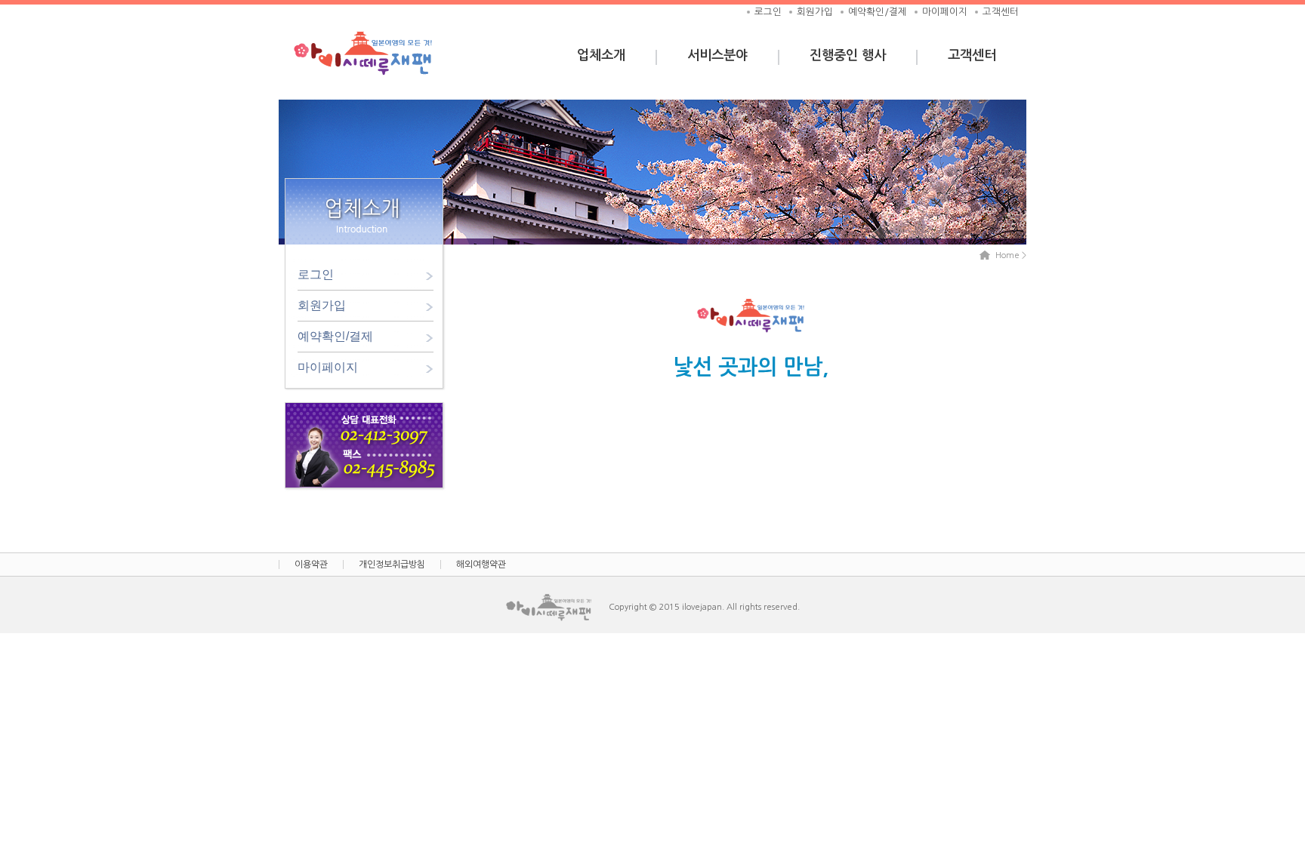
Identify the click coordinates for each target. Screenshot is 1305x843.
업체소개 (601, 55)
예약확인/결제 (877, 12)
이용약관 (311, 564)
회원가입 (815, 12)
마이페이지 (944, 12)
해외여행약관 (481, 564)
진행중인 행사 (848, 55)
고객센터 (1001, 12)
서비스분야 (717, 55)
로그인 (768, 12)
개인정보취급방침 (392, 564)
